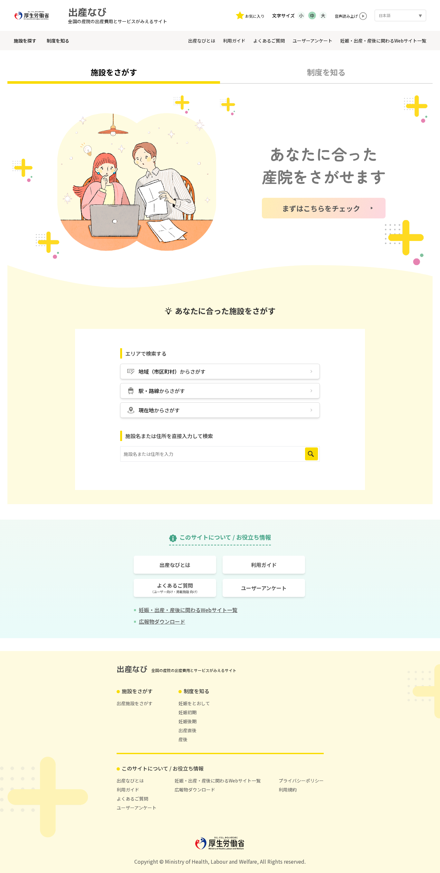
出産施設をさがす (135, 703)
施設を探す (25, 40)
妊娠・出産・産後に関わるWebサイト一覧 (383, 40)
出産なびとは (201, 40)
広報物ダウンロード (195, 789)
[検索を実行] (311, 453)
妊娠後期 (187, 721)
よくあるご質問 (269, 40)
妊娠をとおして (194, 703)
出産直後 (187, 730)
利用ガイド (234, 40)
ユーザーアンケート (312, 40)
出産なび (87, 12)
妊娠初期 (187, 712)
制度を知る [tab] (326, 72)
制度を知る (58, 40)
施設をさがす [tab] (114, 72)
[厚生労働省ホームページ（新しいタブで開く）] (34, 15)
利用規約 (288, 789)
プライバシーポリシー (301, 780)
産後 (182, 739)
